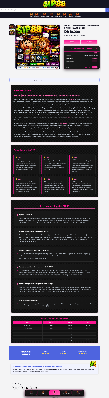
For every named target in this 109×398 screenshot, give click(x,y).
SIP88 (72, 99)
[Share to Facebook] (18, 387)
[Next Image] (58, 47)
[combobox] (53, 10)
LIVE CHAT (78, 393)
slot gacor (40, 131)
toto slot (68, 117)
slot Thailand (64, 123)
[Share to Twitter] (14, 387)
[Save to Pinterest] (27, 387)
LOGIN (72, 42)
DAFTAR (89, 42)
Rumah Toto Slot (55, 397)
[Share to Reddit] (32, 387)
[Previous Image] (16, 47)
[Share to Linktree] (23, 387)
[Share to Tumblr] (36, 387)
